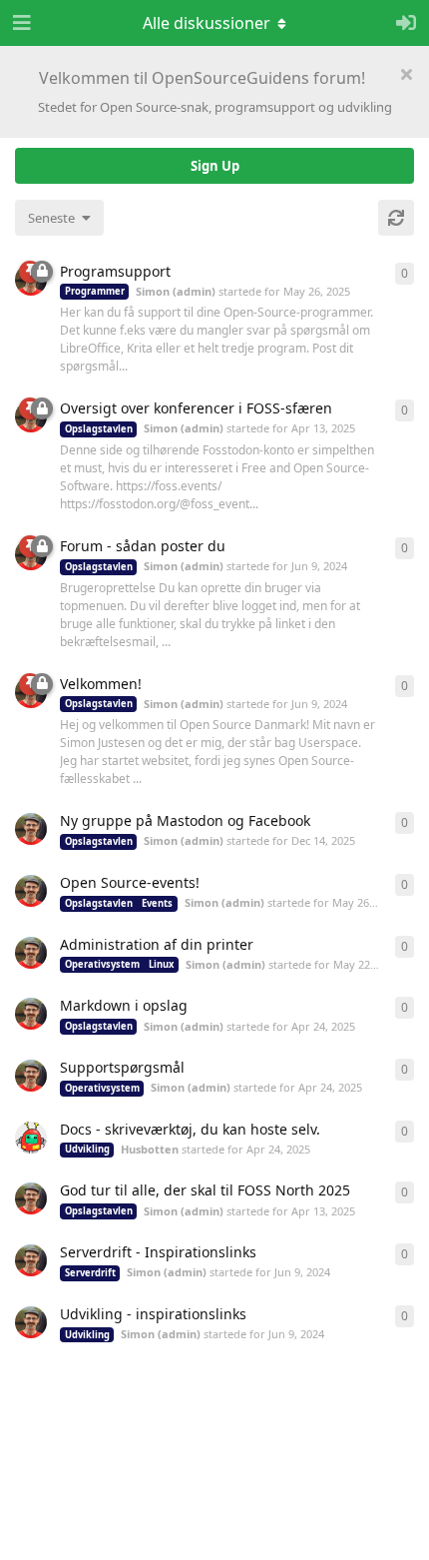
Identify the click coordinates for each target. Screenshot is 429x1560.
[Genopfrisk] (396, 218)
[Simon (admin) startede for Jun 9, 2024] (31, 1260)
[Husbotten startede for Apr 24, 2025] (31, 1138)
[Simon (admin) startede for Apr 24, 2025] (31, 1014)
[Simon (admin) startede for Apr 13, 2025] (31, 1198)
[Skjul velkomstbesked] (406, 74)
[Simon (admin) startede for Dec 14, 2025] (31, 829)
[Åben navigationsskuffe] (20, 23)
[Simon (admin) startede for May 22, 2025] (31, 953)
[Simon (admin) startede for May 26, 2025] (31, 891)
